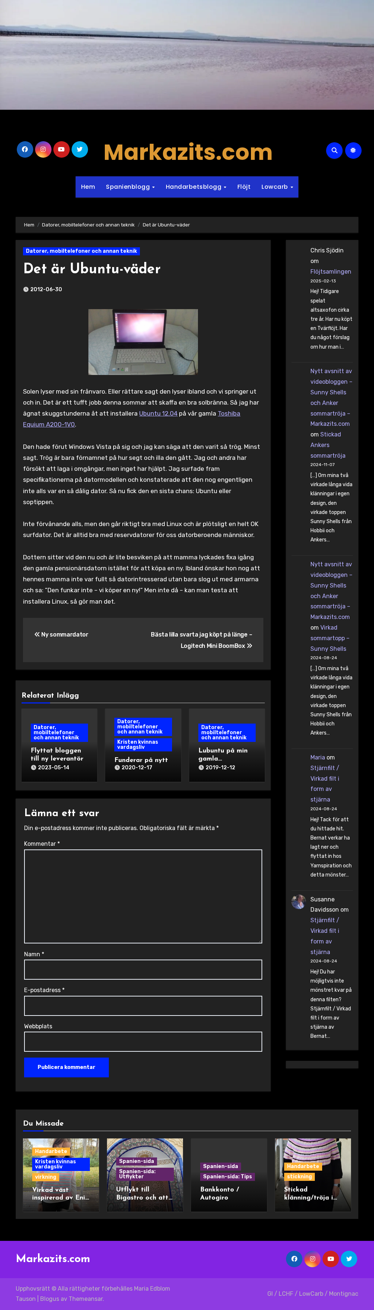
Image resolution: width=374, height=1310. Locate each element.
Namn (34, 954)
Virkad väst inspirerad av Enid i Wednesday (60, 1198)
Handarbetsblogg (194, 187)
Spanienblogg (129, 187)
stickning (299, 1177)
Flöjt (244, 187)
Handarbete (51, 1151)
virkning (45, 1177)
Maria (317, 757)
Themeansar (86, 1298)
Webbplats (38, 1026)
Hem (88, 187)
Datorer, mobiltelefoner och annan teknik (81, 251)
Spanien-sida (136, 1161)
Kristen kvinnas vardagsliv (137, 744)
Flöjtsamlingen (330, 271)
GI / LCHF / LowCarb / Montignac (312, 1293)
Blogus (49, 1298)
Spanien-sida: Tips (227, 1177)
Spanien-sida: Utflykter (137, 1174)
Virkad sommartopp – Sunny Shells (330, 638)
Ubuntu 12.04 (158, 413)
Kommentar (42, 843)
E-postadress (44, 990)
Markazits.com (188, 152)
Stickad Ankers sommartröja (328, 445)
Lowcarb (276, 187)
